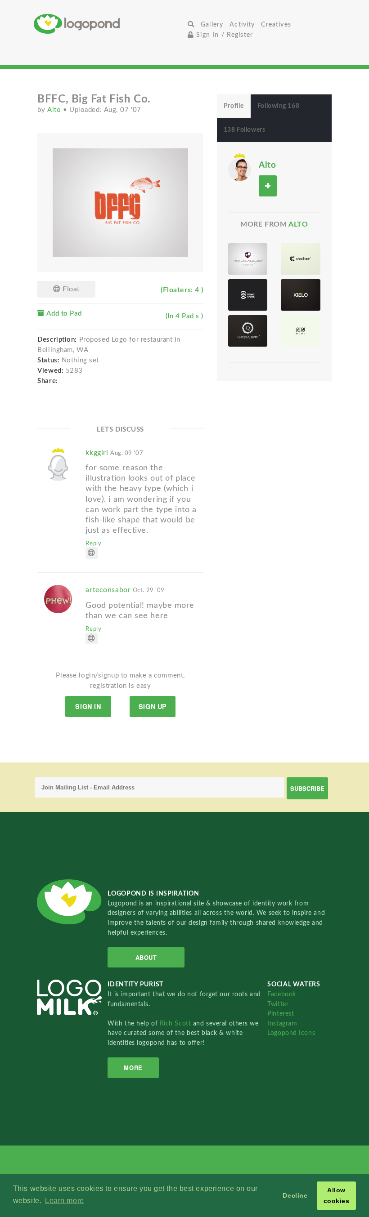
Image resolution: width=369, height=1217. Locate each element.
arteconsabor (125, 589)
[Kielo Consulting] (300, 295)
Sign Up (153, 706)
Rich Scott (176, 1023)
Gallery (212, 24)
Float (70, 289)
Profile (234, 106)
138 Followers (244, 130)
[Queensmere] (247, 331)
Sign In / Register (223, 34)
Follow (268, 185)
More (133, 1067)
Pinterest (280, 1013)
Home (109, 23)
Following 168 (278, 106)
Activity (242, 24)
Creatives (276, 24)
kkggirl (114, 452)
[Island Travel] (247, 295)
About (146, 957)
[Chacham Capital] (300, 259)
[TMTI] (247, 259)
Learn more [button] (64, 1200)
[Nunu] (300, 331)
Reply (93, 543)
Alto (55, 110)
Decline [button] (295, 1195)
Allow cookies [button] (337, 1195)
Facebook (281, 994)
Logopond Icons (291, 1033)
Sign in (88, 706)
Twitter (277, 1004)
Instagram (282, 1023)
